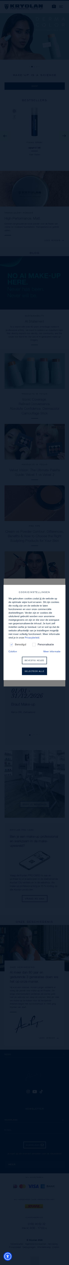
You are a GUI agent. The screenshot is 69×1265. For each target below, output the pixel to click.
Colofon (13, 651)
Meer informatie (51, 651)
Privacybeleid (32, 637)
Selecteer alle (34, 671)
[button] (7, 1256)
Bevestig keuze (34, 660)
